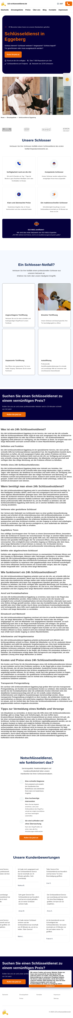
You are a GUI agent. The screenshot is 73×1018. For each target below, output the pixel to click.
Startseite (5, 10)
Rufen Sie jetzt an (13, 54)
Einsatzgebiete (17, 10)
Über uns (36, 10)
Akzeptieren (50, 986)
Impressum (63, 10)
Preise (28, 10)
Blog (44, 10)
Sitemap (56, 998)
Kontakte (52, 10)
